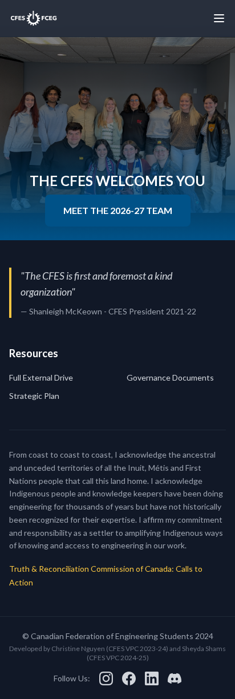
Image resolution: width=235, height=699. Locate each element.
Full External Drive (41, 377)
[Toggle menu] (219, 18)
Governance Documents (170, 377)
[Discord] (174, 678)
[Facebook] (129, 678)
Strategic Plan (34, 396)
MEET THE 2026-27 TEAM (117, 210)
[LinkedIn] (152, 678)
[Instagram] (106, 678)
